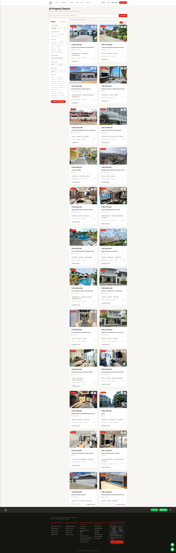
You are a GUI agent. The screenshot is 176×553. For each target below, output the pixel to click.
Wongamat (53, 50)
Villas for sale (54, 532)
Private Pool (53, 81)
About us (112, 537)
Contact (88, 2)
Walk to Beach (60, 79)
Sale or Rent (54, 25)
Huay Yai (53, 52)
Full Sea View (59, 77)
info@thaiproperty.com (117, 535)
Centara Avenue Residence (86, 537)
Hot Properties (97, 526)
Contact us (123, 2)
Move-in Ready (54, 95)
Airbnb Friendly (60, 85)
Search (124, 15)
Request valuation (116, 542)
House (57, 34)
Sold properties (54, 534)
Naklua (58, 48)
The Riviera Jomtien (84, 535)
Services (117, 537)
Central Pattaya (54, 41)
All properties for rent (70, 526)
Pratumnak (53, 48)
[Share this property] (95, 27)
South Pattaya (54, 43)
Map (125, 22)
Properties (63, 2)
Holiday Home (62, 87)
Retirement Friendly (61, 83)
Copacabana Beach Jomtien (84, 531)
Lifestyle (71, 2)
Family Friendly (60, 81)
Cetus (81, 533)
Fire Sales (96, 532)
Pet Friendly (53, 83)
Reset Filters (63, 21)
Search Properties (59, 101)
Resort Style (53, 93)
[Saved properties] (108, 2)
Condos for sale (54, 528)
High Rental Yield (98, 534)
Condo (52, 34)
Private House (83, 526)
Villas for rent (69, 532)
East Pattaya (60, 43)
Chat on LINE (154, 509)
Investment (53, 85)
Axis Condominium (84, 541)
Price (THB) (54, 61)
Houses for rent (69, 530)
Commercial (53, 36)
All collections (97, 538)
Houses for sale (54, 530)
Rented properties (70, 534)
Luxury (60, 91)
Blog (77, 2)
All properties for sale (56, 526)
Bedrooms (54, 68)
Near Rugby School (55, 97)
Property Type (55, 31)
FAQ (121, 537)
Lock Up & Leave (54, 87)
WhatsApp (164, 509)
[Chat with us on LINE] (172, 545)
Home (57, 2)
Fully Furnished (60, 93)
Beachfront (53, 79)
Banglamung (59, 50)
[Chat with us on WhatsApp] (172, 549)
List (121, 22)
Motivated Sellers (98, 528)
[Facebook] (170, 510)
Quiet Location (54, 91)
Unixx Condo (83, 528)
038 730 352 (115, 2)
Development (54, 55)
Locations (112, 539)
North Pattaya (61, 41)
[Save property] (92, 27)
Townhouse (62, 34)
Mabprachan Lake (60, 52)
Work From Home (54, 89)
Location (53, 39)
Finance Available (98, 536)
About (82, 2)
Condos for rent (69, 528)
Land (59, 36)
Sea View (53, 77)
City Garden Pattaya (84, 539)
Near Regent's (61, 95)
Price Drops (97, 530)
